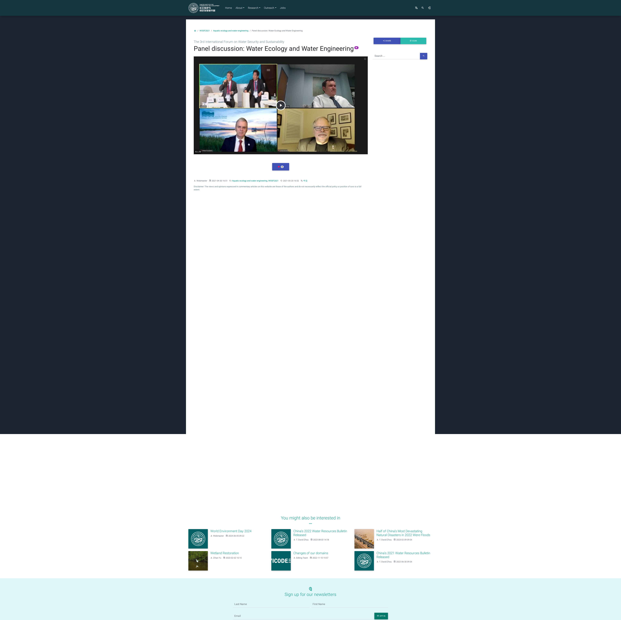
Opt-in (382, 616)
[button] (280, 166)
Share (388, 41)
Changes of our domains (310, 553)
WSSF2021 (205, 30)
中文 (305, 180)
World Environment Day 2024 (230, 531)
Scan (414, 41)
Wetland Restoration (224, 553)
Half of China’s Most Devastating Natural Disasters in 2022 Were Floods (403, 533)
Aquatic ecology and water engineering (230, 30)
